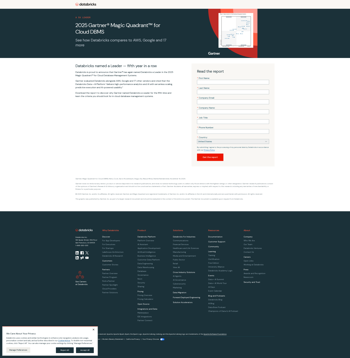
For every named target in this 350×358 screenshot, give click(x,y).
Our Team (248, 244)
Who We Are (249, 240)
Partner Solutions (110, 292)
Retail (175, 263)
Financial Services (181, 244)
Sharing (141, 286)
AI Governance (179, 280)
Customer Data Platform (149, 259)
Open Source (143, 304)
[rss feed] (77, 257)
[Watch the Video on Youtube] (87, 257)
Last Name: (203, 88)
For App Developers (111, 240)
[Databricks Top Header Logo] (85, 4)
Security (141, 282)
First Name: (203, 78)
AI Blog (211, 303)
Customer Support (216, 241)
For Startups (108, 248)
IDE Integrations (145, 316)
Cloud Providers (109, 288)
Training (211, 255)
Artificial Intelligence (146, 252)
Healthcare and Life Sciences (186, 248)
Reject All (65, 350)
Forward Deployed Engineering (186, 297)
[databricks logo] (84, 230)
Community (213, 246)
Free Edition (213, 263)
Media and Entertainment (184, 256)
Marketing (177, 287)
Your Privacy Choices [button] (150, 339)
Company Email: (206, 97)
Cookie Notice (64, 340)
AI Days (211, 287)
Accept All (84, 350)
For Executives (108, 244)
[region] (50, 341)
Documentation (215, 236)
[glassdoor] (82, 257)
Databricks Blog (215, 299)
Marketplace (143, 313)
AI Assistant (143, 244)
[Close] (94, 330)
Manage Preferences (18, 350)
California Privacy (133, 339)
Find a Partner (108, 281)
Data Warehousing (146, 267)
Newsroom (248, 277)
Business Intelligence (147, 256)
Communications (180, 240)
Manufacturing (179, 252)
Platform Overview (146, 240)
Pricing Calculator (145, 299)
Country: (202, 137)
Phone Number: (205, 127)
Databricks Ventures (253, 248)
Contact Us (249, 252)
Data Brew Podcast (217, 307)
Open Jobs (248, 261)
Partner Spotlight (110, 285)
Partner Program (109, 277)
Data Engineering (145, 263)
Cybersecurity (179, 284)
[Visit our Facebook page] (82, 252)
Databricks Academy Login (220, 270)
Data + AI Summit (216, 279)
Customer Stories (110, 264)
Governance (143, 275)
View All (176, 267)
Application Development (149, 248)
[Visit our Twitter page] (87, 252)
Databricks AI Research (112, 256)
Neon (140, 279)
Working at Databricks (254, 264)
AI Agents (177, 276)
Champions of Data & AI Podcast (223, 311)
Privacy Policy (209, 150)
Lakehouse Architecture (112, 252)
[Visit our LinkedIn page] (77, 252)
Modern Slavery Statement (112, 339)
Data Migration (179, 292)
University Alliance (216, 267)
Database (142, 271)
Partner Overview (110, 273)
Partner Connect (145, 320)
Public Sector (179, 259)
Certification (213, 259)
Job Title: (202, 117)
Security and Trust (252, 282)
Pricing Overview (145, 295)
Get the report (210, 157)
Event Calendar (215, 291)
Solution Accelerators (182, 302)
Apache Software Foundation (215, 334)
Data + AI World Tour (217, 283)
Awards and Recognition (254, 273)
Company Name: (206, 107)
